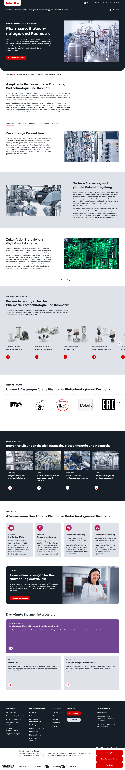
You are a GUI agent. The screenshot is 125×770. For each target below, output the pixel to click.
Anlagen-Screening (36, 728)
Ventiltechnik (11, 712)
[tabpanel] (62, 199)
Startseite (9, 75)
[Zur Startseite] (12, 3)
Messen (55, 719)
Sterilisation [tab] (44, 124)
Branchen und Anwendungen (25, 75)
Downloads (33, 712)
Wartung (32, 725)
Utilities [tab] (55, 124)
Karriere (55, 726)
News (54, 716)
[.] (37, 357)
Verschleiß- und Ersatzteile (12, 724)
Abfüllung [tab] (33, 124)
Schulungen (33, 716)
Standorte (56, 723)
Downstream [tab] (21, 124)
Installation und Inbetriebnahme (35, 720)
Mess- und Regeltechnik (15, 716)
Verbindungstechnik (13, 719)
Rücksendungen (35, 735)
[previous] (6, 343)
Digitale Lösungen (13, 734)
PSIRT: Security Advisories (35, 739)
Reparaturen (34, 732)
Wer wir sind (57, 712)
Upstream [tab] (10, 124)
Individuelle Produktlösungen (12, 729)
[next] (119, 343)
